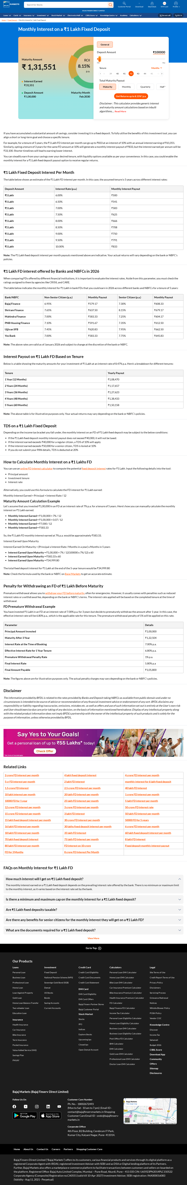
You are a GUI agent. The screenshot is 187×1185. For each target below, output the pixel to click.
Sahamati (154, 1040)
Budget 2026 (155, 1045)
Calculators (134, 15)
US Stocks (48, 993)
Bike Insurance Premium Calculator (126, 993)
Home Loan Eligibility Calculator (124, 1023)
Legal (152, 967)
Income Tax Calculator (120, 1013)
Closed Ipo (83, 1044)
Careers (56, 1149)
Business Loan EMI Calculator (123, 1028)
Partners (68, 1149)
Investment (41, 15)
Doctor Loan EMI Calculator (122, 1064)
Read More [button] (120, 111)
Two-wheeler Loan (21, 1008)
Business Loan (19, 977)
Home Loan (18, 987)
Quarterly (145, 86)
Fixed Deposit (12, 20)
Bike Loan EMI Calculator (121, 982)
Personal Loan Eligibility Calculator (126, 1018)
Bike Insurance (19, 1035)
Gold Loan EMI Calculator (121, 1054)
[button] (111, 5)
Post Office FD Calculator (121, 1038)
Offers (153, 1063)
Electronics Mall (74, 15)
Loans (6, 15)
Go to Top (91, 948)
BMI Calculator (116, 1043)
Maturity (107, 86)
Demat (47, 987)
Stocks (81, 1019)
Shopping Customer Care (89, 1149)
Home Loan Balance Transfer (26, 1003)
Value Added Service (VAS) (25, 1050)
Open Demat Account (88, 1049)
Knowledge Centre (107, 15)
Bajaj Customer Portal (89, 1009)
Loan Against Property (23, 993)
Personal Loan (19, 972)
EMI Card (83, 989)
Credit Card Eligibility (88, 972)
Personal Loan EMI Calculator (123, 972)
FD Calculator (116, 1003)
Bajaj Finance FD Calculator (122, 1008)
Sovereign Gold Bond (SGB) (56, 982)
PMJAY (16, 1060)
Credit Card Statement (89, 982)
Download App (157, 1054)
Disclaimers (155, 987)
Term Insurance (20, 1040)
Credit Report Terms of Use (162, 977)
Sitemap (154, 1068)
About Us (28, 1149)
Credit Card (85, 967)
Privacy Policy (156, 982)
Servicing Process (158, 993)
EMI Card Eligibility (87, 994)
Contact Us (42, 1149)
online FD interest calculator (36, 468)
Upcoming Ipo (85, 1039)
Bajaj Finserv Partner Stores (91, 1004)
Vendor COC (155, 1018)
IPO (80, 1024)
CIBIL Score (90, 15)
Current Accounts (52, 1008)
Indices (82, 1029)
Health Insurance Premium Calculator (127, 998)
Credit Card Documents (89, 977)
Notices (153, 1003)
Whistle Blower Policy (160, 1008)
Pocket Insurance (20, 1045)
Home (4, 20)
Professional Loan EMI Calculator (125, 1059)
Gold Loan (17, 998)
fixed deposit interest (94, 468)
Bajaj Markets (73, 573)
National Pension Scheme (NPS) (58, 977)
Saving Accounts (51, 1003)
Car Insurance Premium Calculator (125, 987)
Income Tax (155, 1035)
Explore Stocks (85, 1034)
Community (156, 1059)
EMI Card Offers (86, 999)
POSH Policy (155, 1013)
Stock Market (56, 15)
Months (155, 68)
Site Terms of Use (157, 972)
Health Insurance (20, 1024)
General (105, 44)
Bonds (47, 998)
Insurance (27, 15)
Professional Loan (21, 982)
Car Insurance (19, 1030)
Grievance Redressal (159, 998)
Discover (154, 1030)
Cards (16, 15)
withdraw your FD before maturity (64, 593)
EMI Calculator (116, 1049)
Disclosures (156, 1073)
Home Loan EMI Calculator (122, 977)
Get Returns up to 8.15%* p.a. (131, 96)
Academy (123, 15)
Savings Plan (18, 1055)
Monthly (126, 86)
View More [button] (93, 938)
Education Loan (20, 1013)
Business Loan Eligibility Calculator (125, 1033)
